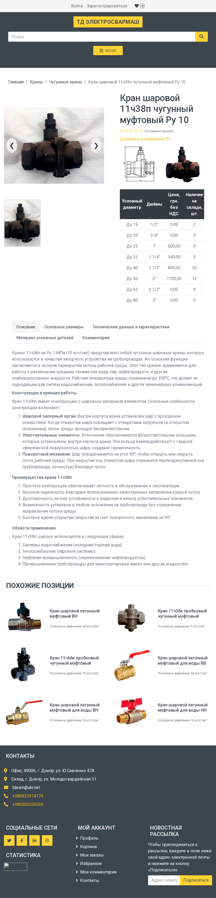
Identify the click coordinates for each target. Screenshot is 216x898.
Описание (25, 326)
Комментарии (96, 337)
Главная (16, 81)
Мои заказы (92, 855)
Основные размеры (64, 326)
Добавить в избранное (143, 138)
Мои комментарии (98, 872)
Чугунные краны (65, 81)
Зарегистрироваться (107, 5)
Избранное (91, 863)
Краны (36, 81)
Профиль (89, 838)
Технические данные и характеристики (131, 326)
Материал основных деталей (44, 337)
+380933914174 (27, 795)
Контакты (89, 880)
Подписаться (196, 880)
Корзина (88, 846)
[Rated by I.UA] (15, 867)
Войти (77, 5)
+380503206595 (27, 804)
